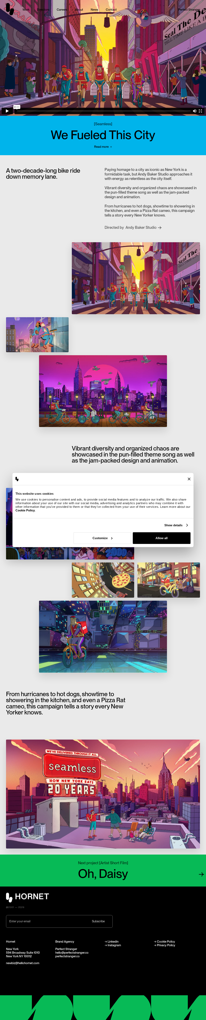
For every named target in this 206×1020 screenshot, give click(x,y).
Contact (111, 9)
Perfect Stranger (189, 9)
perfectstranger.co (67, 956)
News (94, 9)
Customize (100, 538)
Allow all (162, 538)
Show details (173, 525)
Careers (62, 9)
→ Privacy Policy (164, 945)
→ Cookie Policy (164, 941)
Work (26, 9)
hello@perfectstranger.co (72, 952)
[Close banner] (189, 479)
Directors (43, 9)
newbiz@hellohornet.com (22, 963)
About (79, 9)
